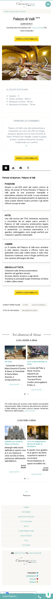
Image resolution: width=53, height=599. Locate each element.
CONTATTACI (19, 553)
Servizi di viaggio (26, 517)
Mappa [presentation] (28, 168)
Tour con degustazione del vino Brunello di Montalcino (36, 444)
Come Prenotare (26, 531)
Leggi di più (14, 385)
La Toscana (26, 522)
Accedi (5, 596)
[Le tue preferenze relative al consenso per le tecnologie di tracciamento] (48, 594)
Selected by (26, 536)
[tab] (5, 168)
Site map (26, 545)
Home (26, 507)
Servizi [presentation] (13, 168)
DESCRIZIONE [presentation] (6, 168)
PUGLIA (32, 582)
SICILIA (33, 579)
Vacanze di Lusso (29, 311)
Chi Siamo (26, 512)
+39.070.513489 (34, 553)
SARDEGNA (31, 576)
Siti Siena (8, 362)
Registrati (12, 596)
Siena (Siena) (37, 28)
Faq (26, 541)
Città (25, 305)
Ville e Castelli (39, 305)
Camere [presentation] (20, 168)
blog (26, 526)
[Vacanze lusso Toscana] (28, 4)
